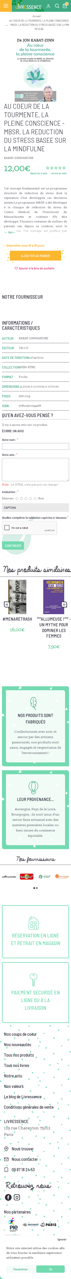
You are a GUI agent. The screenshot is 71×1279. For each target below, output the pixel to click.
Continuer (13, 545)
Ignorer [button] (61, 1239)
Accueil (37, 16)
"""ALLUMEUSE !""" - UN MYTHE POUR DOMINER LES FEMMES (54, 627)
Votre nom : (9, 439)
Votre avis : (9, 454)
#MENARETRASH (17, 618)
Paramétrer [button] (20, 1269)
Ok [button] (50, 1269)
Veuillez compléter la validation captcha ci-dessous (34, 517)
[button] (7, 604)
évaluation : (9, 492)
